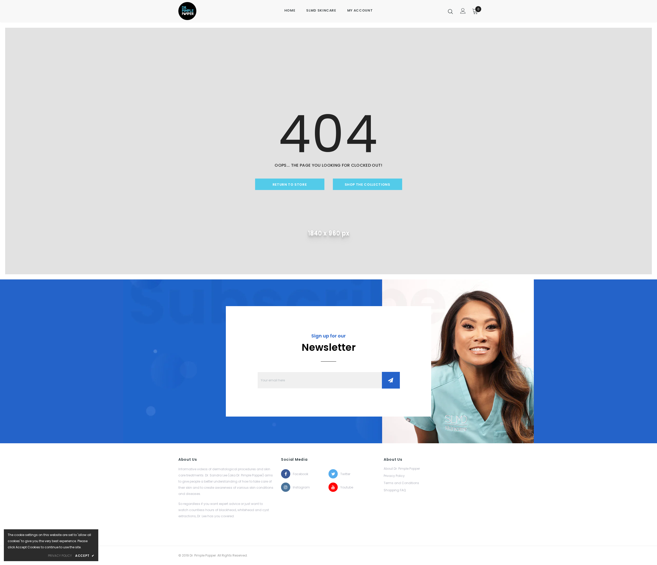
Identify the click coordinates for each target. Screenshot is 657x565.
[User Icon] (463, 10)
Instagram (297, 487)
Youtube (345, 487)
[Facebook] (285, 473)
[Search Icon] (450, 11)
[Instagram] (285, 487)
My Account (360, 10)
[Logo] (195, 11)
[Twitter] (333, 473)
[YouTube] (333, 487)
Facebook (297, 474)
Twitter (345, 474)
